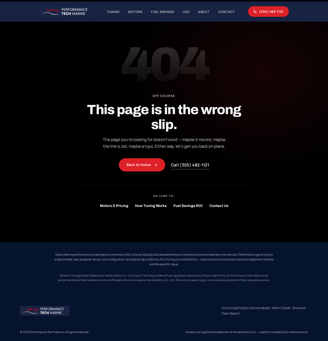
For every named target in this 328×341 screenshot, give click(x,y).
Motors (135, 12)
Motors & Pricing (114, 206)
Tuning (113, 12)
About (204, 12)
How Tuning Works (151, 206)
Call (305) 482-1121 (190, 165)
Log (185, 12)
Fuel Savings (162, 12)
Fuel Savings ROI (188, 206)
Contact (226, 12)
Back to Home (139, 164)
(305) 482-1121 (271, 11)
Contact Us (218, 206)
